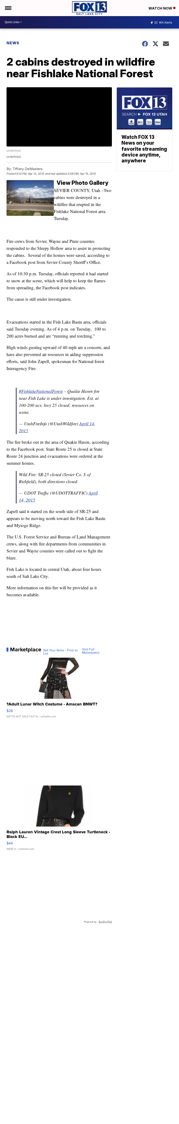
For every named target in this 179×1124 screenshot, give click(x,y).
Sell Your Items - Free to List (60, 652)
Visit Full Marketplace (91, 651)
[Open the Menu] (7, 8)
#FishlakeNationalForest (41, 391)
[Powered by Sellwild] (105, 922)
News (13, 43)
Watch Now (160, 8)
